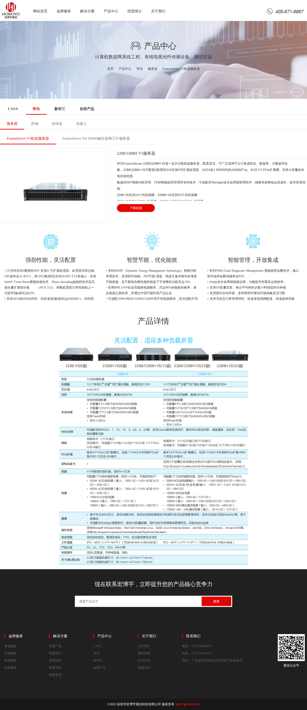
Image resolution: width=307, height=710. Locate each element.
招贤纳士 (134, 11)
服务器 (152, 69)
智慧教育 (55, 675)
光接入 (81, 124)
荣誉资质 (144, 653)
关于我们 (158, 11)
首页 (110, 69)
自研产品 (87, 109)
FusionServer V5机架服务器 (181, 69)
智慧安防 (55, 667)
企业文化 (144, 660)
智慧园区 (55, 660)
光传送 (57, 124)
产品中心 (111, 11)
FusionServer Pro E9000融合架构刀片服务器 (96, 138)
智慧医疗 (55, 653)
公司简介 (144, 646)
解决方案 (87, 11)
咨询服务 (10, 660)
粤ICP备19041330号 (188, 704)
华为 (139, 69)
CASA (13, 109)
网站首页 (40, 11)
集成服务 (10, 646)
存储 (34, 124)
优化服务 (10, 667)
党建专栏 (144, 667)
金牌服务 (64, 11)
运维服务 (10, 653)
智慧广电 (55, 646)
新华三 (59, 109)
